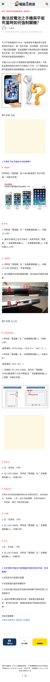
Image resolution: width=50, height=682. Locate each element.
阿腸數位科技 (26, 671)
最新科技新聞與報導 (14, 11)
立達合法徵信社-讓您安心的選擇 (16, 619)
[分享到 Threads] (42, 37)
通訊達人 (27, 11)
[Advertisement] (25, 136)
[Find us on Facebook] (22, 675)
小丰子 (11, 28)
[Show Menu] (3, 3)
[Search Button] (47, 3)
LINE (46, 37)
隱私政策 (27, 668)
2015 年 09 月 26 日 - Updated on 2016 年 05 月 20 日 (23, 32)
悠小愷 (14, 321)
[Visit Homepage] (25, 3)
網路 (13, 115)
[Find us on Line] (26, 675)
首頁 (3, 11)
